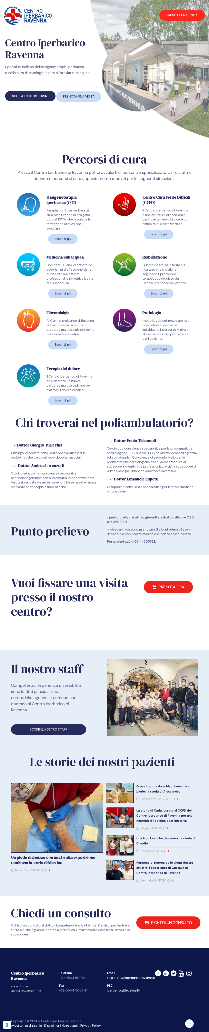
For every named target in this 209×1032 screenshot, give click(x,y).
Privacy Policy (90, 1025)
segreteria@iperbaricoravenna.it (131, 978)
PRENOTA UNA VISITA (182, 15)
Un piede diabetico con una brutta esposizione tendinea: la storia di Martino (53, 860)
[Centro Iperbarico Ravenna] (28, 15)
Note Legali (70, 1025)
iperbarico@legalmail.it (123, 990)
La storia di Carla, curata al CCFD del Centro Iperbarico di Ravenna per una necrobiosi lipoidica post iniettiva (164, 815)
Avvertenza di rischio (26, 1025)
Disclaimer (51, 1025)
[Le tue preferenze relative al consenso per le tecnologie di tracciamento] (7, 1025)
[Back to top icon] (189, 1023)
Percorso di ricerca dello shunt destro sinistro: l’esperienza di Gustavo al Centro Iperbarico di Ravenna (164, 868)
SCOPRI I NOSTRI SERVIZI (30, 96)
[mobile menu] (147, 15)
